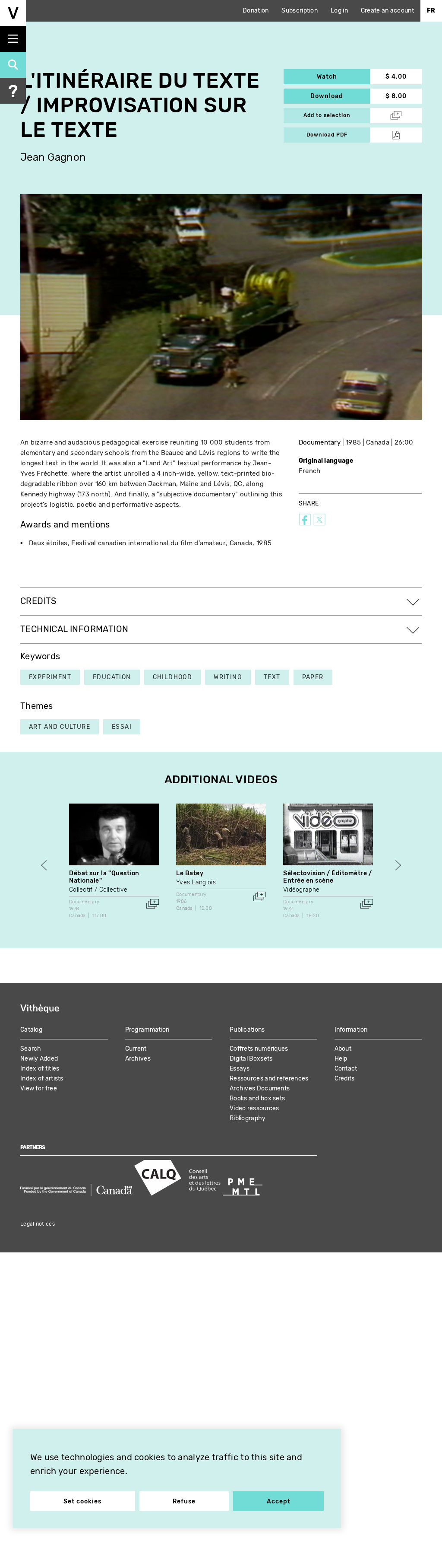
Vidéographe (301, 889)
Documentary (320, 442)
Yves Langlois (196, 882)
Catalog (31, 1029)
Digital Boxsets (251, 1058)
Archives (138, 1058)
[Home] (13, 13)
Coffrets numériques (259, 1048)
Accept (278, 1501)
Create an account (387, 10)
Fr (431, 10)
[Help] (13, 91)
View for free (38, 1088)
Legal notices (37, 1224)
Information (351, 1029)
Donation (255, 10)
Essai (122, 727)
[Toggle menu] (13, 39)
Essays (240, 1068)
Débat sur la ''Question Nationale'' (104, 877)
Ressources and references (269, 1078)
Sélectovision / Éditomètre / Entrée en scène (327, 877)
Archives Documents (260, 1088)
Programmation (147, 1029)
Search (30, 1048)
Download (340, 96)
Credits (345, 1078)
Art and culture (59, 727)
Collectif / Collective (98, 889)
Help (341, 1058)
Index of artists (41, 1078)
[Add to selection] (152, 904)
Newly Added (39, 1058)
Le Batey (189, 873)
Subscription (299, 10)
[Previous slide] (44, 865)
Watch (343, 76)
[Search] (13, 65)
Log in (339, 10)
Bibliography (248, 1118)
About (343, 1048)
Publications (247, 1029)
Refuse (184, 1501)
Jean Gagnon (53, 157)
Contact (346, 1068)
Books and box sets (257, 1098)
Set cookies (82, 1501)
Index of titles (40, 1068)
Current (136, 1048)
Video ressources (254, 1108)
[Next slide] (398, 865)
